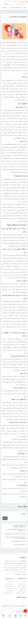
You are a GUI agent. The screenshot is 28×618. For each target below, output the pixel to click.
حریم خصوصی (23, 588)
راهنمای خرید (10, 581)
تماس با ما (24, 581)
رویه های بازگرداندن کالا (21, 593)
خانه (26, 11)
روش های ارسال (22, 584)
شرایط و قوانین (22, 590)
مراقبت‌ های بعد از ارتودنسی (19, 544)
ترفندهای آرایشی (20, 11)
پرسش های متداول (22, 586)
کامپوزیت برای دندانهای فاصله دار (18, 541)
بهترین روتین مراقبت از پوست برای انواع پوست (15, 533)
